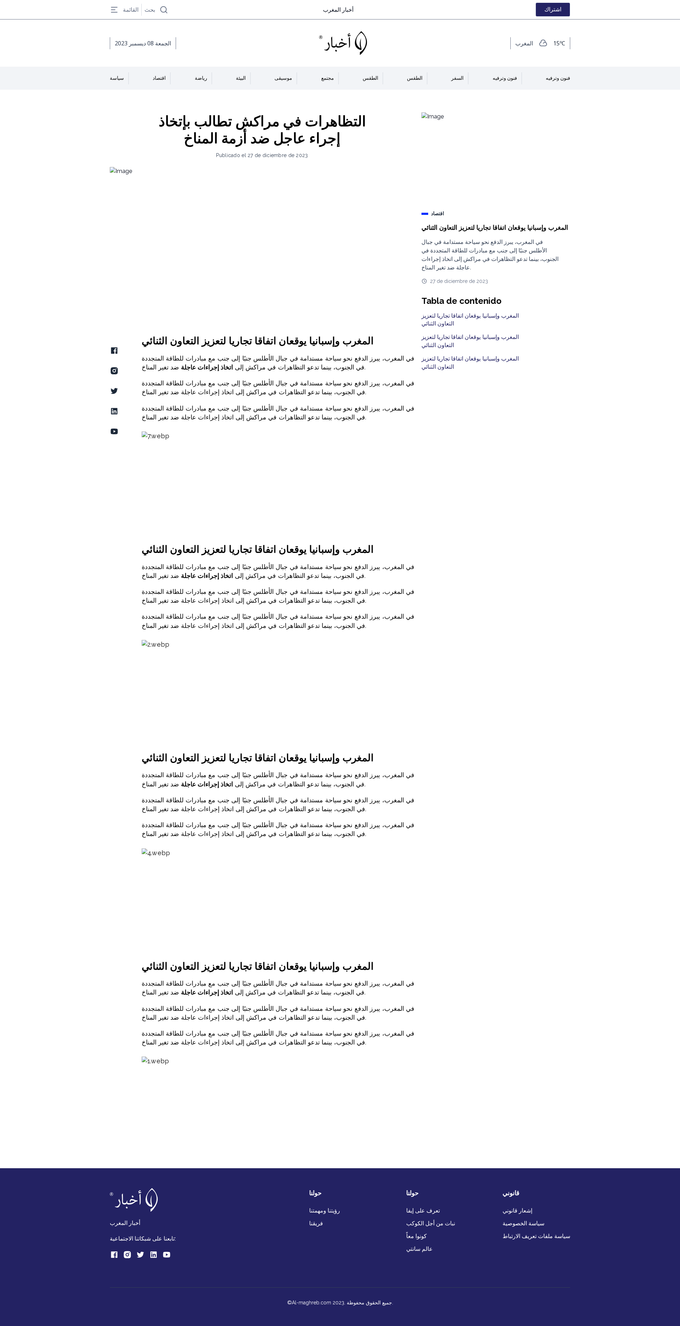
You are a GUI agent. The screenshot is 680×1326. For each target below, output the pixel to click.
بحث (149, 9)
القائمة (130, 9)
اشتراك (552, 9)
